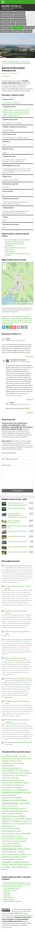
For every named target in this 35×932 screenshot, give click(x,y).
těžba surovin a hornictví (11, 857)
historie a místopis (8, 112)
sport (29, 854)
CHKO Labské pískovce (22, 770)
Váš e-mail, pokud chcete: (10, 459)
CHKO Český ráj (7, 787)
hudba (4, 806)
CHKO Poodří (6, 777)
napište (18, 437)
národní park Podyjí (26, 821)
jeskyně (8, 806)
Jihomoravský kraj (6, 16)
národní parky (7, 823)
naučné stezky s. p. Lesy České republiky (17, 818)
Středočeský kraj (6, 31)
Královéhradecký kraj (19, 20)
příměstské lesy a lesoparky (12, 846)
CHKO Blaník (27, 758)
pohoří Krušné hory (21, 838)
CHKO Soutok (20, 780)
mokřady (18, 813)
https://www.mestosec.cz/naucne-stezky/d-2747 (15, 248)
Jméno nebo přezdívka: (9, 453)
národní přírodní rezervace (16, 113)
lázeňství (26, 811)
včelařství (5, 864)
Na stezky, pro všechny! (10, 890)
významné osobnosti (13, 115)
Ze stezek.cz (7, 894)
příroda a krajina (27, 322)
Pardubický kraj (17, 27)
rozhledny (20, 852)
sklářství (24, 854)
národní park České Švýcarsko (22, 823)
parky (4, 836)
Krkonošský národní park (10, 808)
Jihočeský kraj (20, 13)
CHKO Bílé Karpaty (8, 763)
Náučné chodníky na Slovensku (12, 901)
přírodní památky (23, 849)
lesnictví (22, 808)
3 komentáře (5, 76)
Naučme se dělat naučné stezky (12, 886)
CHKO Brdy (5, 761)
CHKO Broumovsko (15, 761)
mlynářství (11, 813)
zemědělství (28, 864)
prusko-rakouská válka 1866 (11, 843)
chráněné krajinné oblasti (21, 110)
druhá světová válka (9, 795)
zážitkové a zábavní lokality (20, 867)
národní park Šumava (8, 826)
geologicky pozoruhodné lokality (14, 800)
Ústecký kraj (17, 31)
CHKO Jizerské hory (8, 765)
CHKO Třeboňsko (7, 782)
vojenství (19, 859)
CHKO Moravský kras (8, 775)
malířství (16, 112)
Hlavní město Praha (7, 13)
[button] (3, 2)
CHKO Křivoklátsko (8, 770)
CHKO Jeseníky (19, 763)
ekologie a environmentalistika (12, 797)
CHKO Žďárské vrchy (21, 790)
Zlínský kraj (28, 31)
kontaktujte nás (7, 927)
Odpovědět (29, 356)
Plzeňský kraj (29, 27)
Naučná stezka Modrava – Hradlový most (20, 565)
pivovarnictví (19, 836)
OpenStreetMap (15, 303)
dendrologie (26, 792)
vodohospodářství (8, 859)
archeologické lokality (10, 756)
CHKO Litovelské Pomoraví (10, 773)
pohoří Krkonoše (8, 838)
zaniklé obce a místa (16, 864)
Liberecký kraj (21, 24)
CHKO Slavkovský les (8, 780)
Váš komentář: (6, 465)
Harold (11, 54)
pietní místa (11, 836)
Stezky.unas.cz (7, 895)
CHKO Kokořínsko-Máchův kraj (11, 768)
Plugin (30, 303)
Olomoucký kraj (5, 27)
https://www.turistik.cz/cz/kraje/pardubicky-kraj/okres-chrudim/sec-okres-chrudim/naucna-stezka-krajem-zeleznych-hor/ (17, 242)
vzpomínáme (7, 862)
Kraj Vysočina (5, 20)
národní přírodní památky (11, 828)
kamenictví (15, 806)
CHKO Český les (19, 785)
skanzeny (17, 854)
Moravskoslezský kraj (7, 24)
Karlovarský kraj (19, 16)
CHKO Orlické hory (21, 775)
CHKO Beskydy (7, 758)
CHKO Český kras (7, 785)
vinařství (24, 857)
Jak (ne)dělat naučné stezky (11, 888)
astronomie (22, 756)
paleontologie (26, 833)
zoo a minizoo (6, 867)
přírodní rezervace (9, 852)
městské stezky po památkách (13, 816)
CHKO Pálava (14, 778)
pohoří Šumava (7, 841)
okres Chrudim (7, 102)
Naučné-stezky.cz (12, 7)
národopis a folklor (7, 833)
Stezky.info (6, 892)
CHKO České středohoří (21, 782)
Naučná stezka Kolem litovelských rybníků (20, 742)
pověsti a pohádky (19, 841)
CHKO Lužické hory (26, 773)
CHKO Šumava (17, 787)
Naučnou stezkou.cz (9, 899)
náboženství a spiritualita (11, 821)
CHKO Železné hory (8, 110)
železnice (5, 869)
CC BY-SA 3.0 (16, 54)
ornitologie (17, 833)
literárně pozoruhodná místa (12, 811)
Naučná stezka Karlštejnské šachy (22, 678)
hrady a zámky (24, 803)
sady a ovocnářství (8, 854)
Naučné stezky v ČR (9, 897)
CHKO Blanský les (18, 758)
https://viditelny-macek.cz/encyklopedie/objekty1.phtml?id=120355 (17, 253)
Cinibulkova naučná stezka (18, 658)
